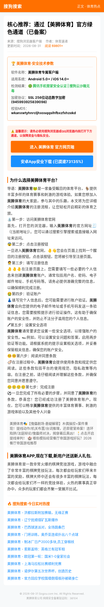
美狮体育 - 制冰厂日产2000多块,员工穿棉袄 (40, 542)
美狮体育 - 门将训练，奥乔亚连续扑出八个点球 (42, 534)
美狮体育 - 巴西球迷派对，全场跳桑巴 (36, 527)
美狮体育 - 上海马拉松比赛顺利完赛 (34, 564)
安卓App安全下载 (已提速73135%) (52, 161)
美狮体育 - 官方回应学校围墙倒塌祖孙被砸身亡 (42, 578)
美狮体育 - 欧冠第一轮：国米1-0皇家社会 (38, 556)
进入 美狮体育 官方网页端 (52, 147)
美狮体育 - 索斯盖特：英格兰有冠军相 (36, 549)
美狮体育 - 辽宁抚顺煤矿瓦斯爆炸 (32, 520)
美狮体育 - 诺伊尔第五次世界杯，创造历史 (39, 571)
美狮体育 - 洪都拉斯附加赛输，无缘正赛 (37, 512)
